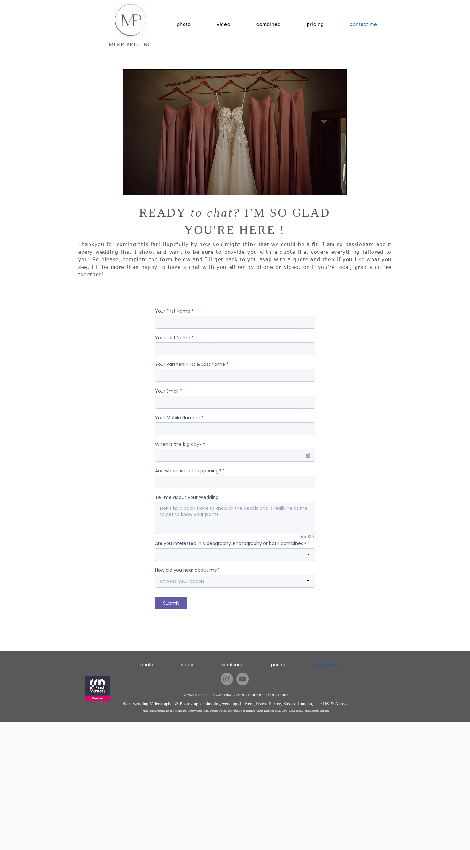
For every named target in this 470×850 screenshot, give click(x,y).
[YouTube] (242, 679)
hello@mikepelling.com (317, 711)
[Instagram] (227, 679)
